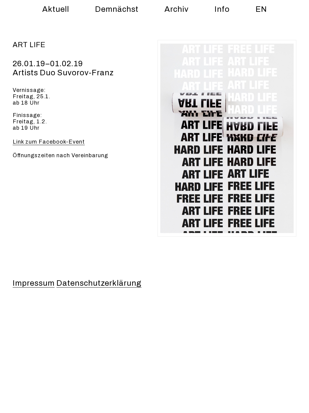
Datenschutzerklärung (99, 283)
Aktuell (55, 9)
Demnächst (117, 9)
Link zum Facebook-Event (49, 142)
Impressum (34, 283)
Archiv (176, 9)
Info (222, 9)
